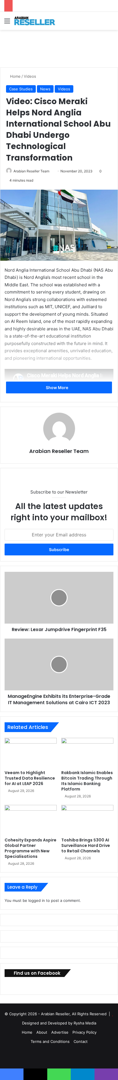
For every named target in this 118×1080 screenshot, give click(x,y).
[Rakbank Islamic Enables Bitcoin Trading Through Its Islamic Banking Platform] (87, 752)
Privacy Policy (84, 1032)
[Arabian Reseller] (37, 21)
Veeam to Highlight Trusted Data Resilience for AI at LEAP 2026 (30, 778)
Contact (81, 1041)
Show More (57, 387)
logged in (36, 900)
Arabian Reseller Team (31, 171)
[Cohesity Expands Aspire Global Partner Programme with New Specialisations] (31, 820)
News (45, 89)
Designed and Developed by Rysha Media (59, 1023)
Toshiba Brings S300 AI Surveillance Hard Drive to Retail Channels (85, 845)
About (41, 1032)
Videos (30, 76)
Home (15, 76)
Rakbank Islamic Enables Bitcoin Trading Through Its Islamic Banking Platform (87, 781)
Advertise (59, 1032)
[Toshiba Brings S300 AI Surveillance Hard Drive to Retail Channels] (87, 820)
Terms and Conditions (50, 1041)
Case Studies (21, 89)
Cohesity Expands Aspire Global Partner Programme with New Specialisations (30, 848)
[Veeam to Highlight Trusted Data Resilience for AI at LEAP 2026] (31, 752)
